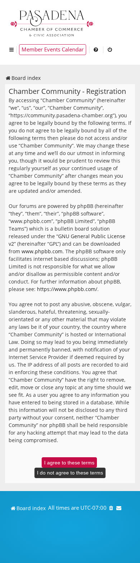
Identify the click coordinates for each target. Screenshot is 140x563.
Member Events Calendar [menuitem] (53, 49)
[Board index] (52, 22)
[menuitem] (96, 50)
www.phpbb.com (42, 251)
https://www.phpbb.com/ (67, 289)
